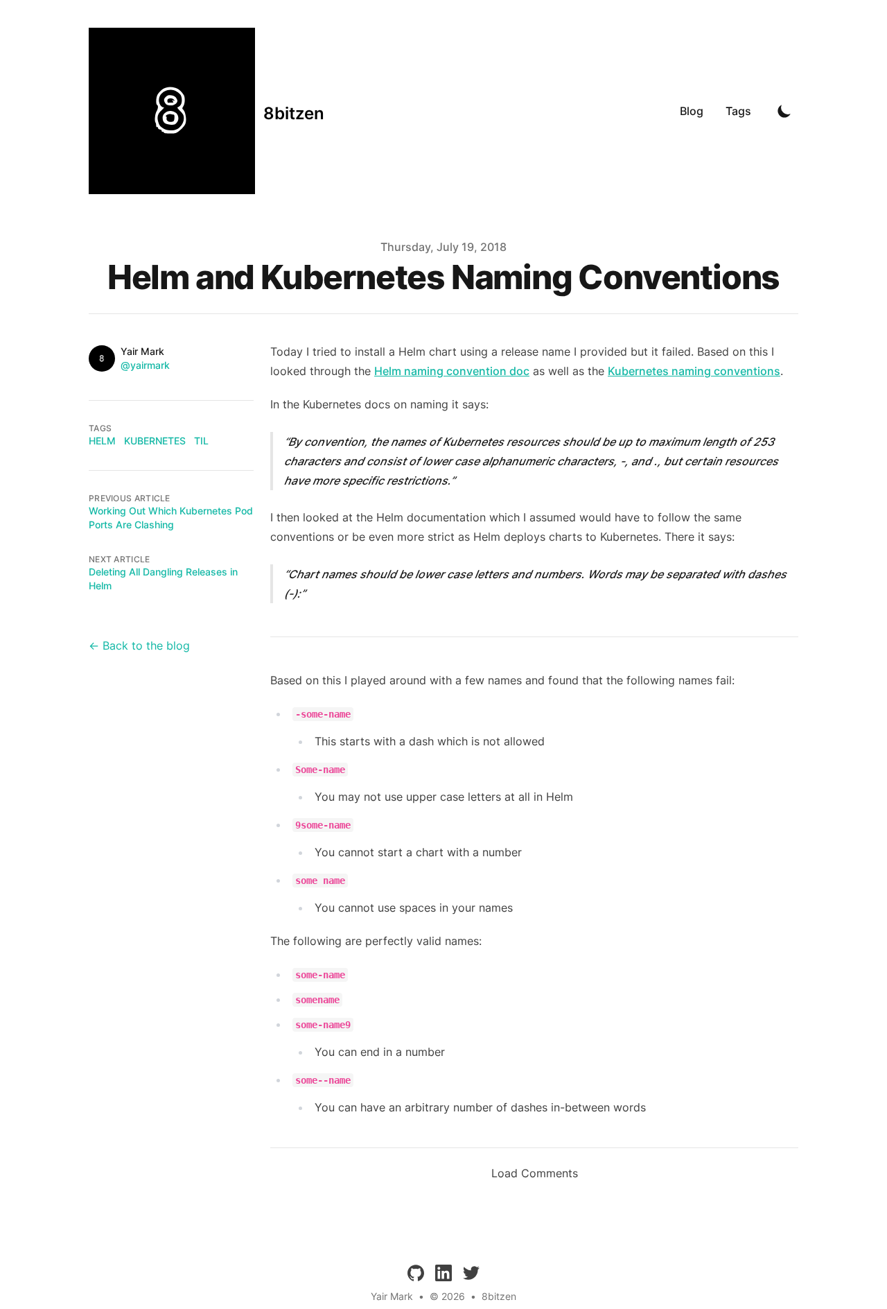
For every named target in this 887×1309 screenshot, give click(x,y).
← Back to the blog (139, 645)
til (201, 441)
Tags (738, 111)
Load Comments (534, 1173)
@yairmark (145, 365)
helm (102, 441)
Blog (691, 111)
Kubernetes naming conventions (694, 371)
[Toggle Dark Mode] (784, 111)
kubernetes (155, 441)
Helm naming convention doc (451, 371)
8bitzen (499, 1296)
